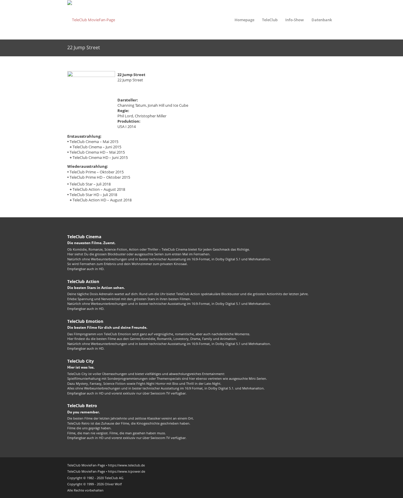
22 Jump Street (83, 47)
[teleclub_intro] (91, 19)
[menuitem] (244, 19)
